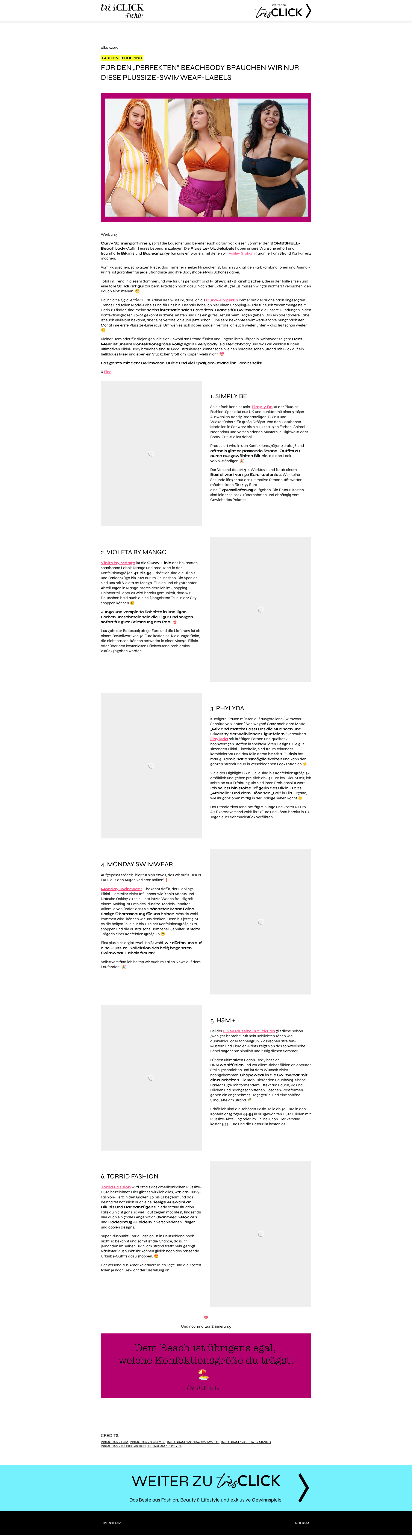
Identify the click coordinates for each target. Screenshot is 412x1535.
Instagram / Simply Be (147, 1442)
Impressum (302, 1522)
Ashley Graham (242, 253)
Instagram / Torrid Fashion (123, 1446)
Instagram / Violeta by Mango (246, 1442)
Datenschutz (112, 1522)
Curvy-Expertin (222, 300)
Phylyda (219, 738)
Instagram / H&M (114, 1442)
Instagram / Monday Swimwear (193, 1442)
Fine (107, 371)
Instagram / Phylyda (164, 1446)
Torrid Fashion (116, 1187)
